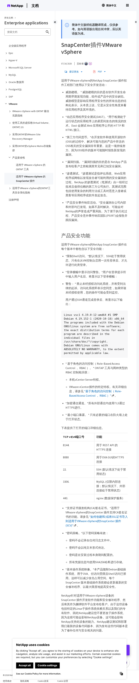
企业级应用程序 (17, 45)
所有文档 (8, 17)
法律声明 (14, 199)
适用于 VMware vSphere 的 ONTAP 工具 (30, 167)
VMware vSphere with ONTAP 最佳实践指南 (30, 113)
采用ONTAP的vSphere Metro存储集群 (31, 148)
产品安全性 (18, 157)
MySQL (12, 74)
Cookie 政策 (43, 681)
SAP (11, 96)
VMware (13, 104)
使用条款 (7, 681)
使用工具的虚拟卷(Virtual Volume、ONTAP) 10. (31, 125)
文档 (35, 5)
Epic (11, 53)
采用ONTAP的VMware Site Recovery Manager (26, 136)
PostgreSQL (15, 89)
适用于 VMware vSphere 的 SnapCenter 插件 (30, 179)
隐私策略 (24, 681)
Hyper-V (13, 60)
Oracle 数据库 (16, 82)
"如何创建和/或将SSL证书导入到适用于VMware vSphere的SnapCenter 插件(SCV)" (97, 521)
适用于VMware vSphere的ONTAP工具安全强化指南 (31, 190)
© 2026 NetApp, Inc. (12, 675)
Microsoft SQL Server (20, 67)
